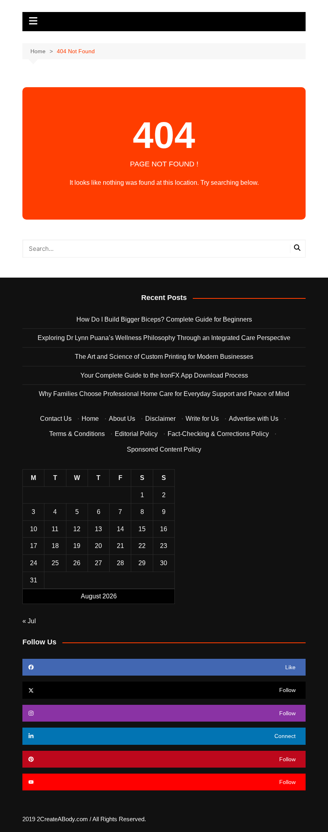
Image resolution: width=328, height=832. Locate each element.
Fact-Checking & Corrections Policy (218, 433)
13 (98, 529)
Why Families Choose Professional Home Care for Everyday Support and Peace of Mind (164, 393)
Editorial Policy (136, 433)
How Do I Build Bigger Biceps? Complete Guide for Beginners (164, 319)
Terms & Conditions (77, 433)
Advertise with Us (253, 418)
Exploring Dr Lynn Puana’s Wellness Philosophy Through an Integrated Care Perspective (164, 337)
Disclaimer (160, 418)
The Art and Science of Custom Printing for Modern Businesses (164, 356)
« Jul (29, 621)
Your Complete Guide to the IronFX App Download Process (164, 375)
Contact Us (56, 418)
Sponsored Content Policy (164, 449)
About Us (122, 418)
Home (90, 418)
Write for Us (202, 418)
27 (98, 563)
